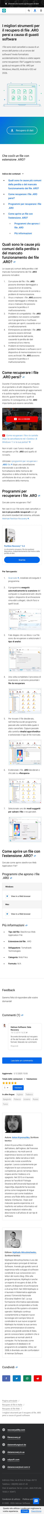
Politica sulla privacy (31, 1499)
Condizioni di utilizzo (11, 1499)
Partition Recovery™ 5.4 (14, 546)
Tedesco (29, 1094)
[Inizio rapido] (41, 10)
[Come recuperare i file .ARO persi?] (22, 377)
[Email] (27, 1378)
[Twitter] (17, 1378)
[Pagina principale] (4, 10)
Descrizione (36, 1511)
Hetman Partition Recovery (14, 518)
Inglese (20, 1094)
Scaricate (12, 578)
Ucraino (26, 1099)
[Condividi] (16, 1367)
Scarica (22, 560)
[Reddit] (38, 1378)
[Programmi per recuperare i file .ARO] (38, 496)
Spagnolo (7, 1099)
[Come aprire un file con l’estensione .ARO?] (34, 856)
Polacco (17, 1099)
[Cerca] (29, 10)
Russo (35, 1099)
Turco (5, 1104)
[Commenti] (21, 1015)
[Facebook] (6, 1378)
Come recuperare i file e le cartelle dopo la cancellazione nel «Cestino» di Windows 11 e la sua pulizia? (20, 438)
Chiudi (25, 1511)
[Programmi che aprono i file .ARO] (10, 878)
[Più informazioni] (25, 925)
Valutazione (31, 1079)
